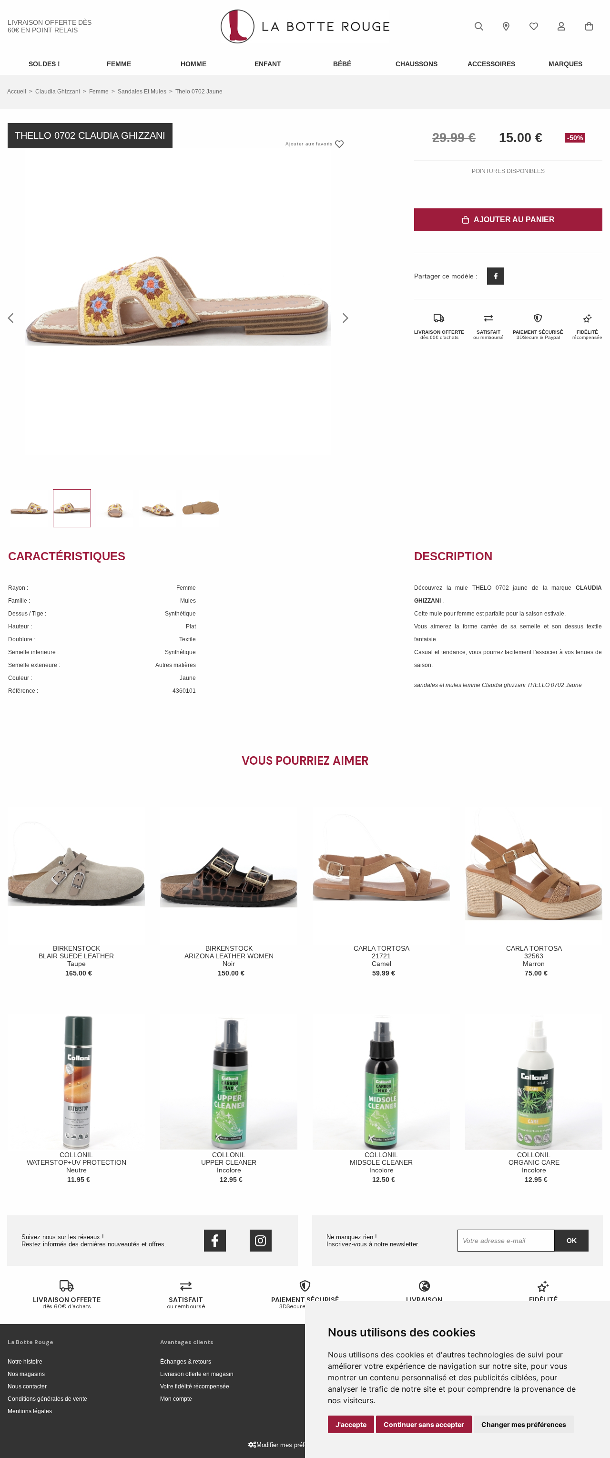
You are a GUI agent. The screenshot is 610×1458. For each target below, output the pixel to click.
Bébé (342, 64)
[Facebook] (215, 1241)
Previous (13, 317)
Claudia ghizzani (57, 91)
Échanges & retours (185, 1361)
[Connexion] (561, 26)
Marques (565, 64)
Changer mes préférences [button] (523, 1424)
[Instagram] (261, 1241)
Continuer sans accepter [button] (424, 1424)
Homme (193, 64)
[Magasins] (506, 26)
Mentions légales (30, 1411)
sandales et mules (142, 91)
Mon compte (176, 1399)
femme (99, 91)
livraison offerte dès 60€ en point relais (50, 26)
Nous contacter (27, 1386)
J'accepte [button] (351, 1424)
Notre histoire (25, 1361)
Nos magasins (26, 1374)
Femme (119, 64)
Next (342, 317)
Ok (572, 1240)
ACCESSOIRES (491, 64)
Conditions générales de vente (47, 1399)
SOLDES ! (44, 64)
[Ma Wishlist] (533, 26)
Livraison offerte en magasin (197, 1374)
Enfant (267, 64)
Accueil (16, 91)
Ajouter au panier (514, 220)
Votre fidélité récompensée (194, 1386)
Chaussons (416, 64)
